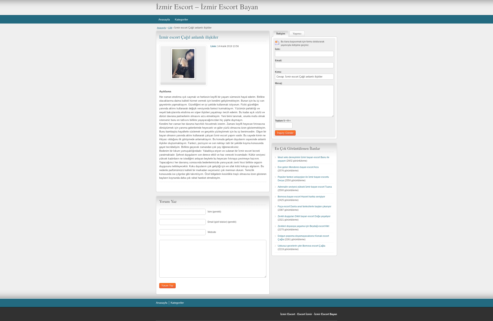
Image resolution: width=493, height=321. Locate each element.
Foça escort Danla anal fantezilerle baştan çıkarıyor (304, 206)
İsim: (277, 49)
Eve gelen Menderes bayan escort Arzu (298, 167)
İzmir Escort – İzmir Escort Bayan (207, 6)
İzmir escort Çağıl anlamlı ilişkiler (188, 37)
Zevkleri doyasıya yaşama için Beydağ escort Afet (303, 226)
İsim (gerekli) (214, 211)
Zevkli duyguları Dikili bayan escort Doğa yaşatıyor (304, 216)
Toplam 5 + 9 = (283, 120)
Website (212, 232)
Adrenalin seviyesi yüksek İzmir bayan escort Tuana (305, 186)
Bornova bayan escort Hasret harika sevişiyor (301, 196)
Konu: (278, 72)
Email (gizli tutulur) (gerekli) (222, 222)
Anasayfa (164, 19)
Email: (278, 60)
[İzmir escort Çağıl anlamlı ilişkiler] (183, 78)
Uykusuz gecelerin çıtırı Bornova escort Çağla (301, 245)
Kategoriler (181, 19)
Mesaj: (278, 83)
